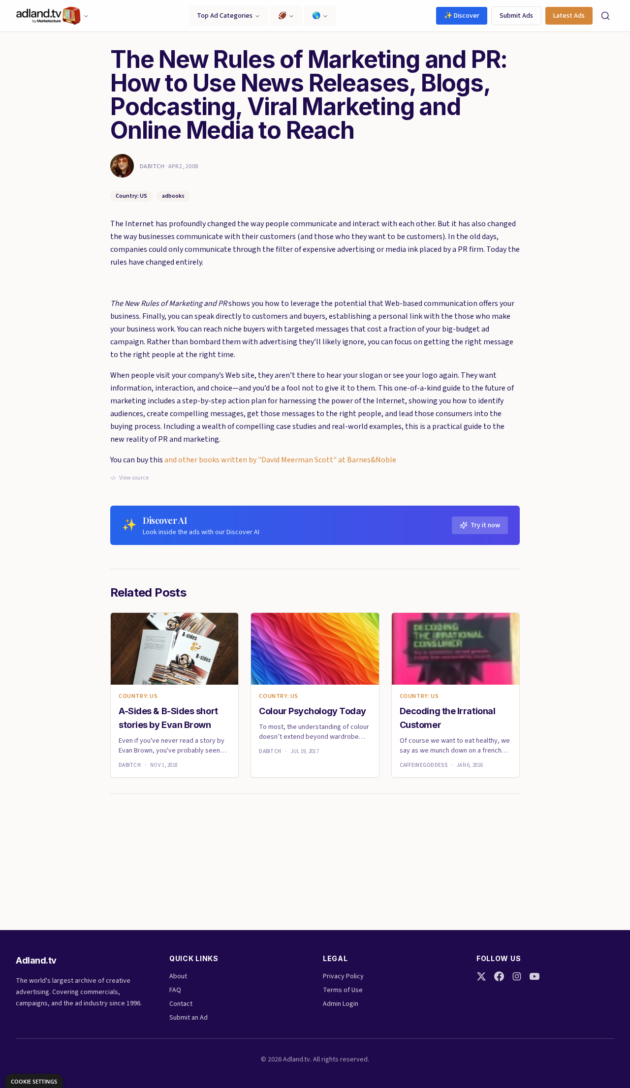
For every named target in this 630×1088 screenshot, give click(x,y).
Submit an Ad (188, 1018)
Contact (180, 1004)
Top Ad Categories (224, 16)
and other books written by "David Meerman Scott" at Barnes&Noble (280, 459)
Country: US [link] (138, 696)
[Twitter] (481, 976)
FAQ (175, 990)
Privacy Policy (343, 976)
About (178, 976)
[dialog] (34, 1081)
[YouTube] (534, 976)
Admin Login (340, 1004)
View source (134, 478)
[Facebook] (499, 976)
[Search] (605, 16)
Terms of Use (343, 990)
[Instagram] (517, 976)
